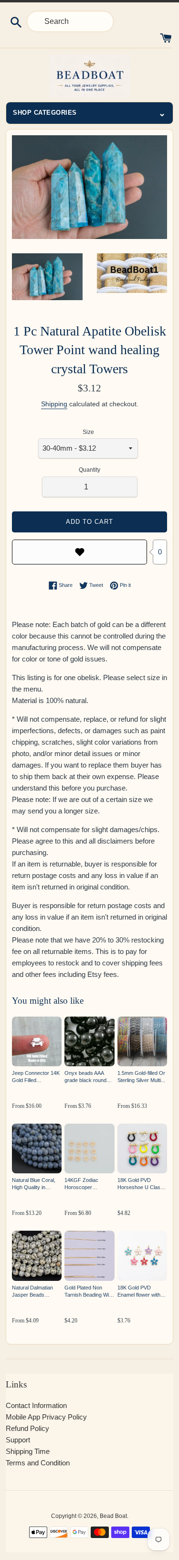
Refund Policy (27, 1428)
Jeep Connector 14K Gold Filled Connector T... (36, 1077)
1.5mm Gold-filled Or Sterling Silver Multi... (141, 1076)
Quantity (89, 469)
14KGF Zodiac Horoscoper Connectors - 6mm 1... (86, 1184)
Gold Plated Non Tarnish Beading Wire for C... (89, 1292)
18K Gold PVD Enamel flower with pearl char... (138, 1292)
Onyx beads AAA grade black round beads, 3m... (85, 1077)
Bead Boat (113, 1516)
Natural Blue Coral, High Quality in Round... (33, 1184)
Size (88, 432)
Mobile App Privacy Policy (46, 1417)
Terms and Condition (38, 1463)
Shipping (54, 404)
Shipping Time (28, 1451)
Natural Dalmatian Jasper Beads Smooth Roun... (32, 1292)
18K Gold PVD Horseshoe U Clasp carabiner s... (140, 1184)
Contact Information (36, 1405)
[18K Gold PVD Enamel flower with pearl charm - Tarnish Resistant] (142, 1255)
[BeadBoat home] (89, 76)
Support (18, 1440)
